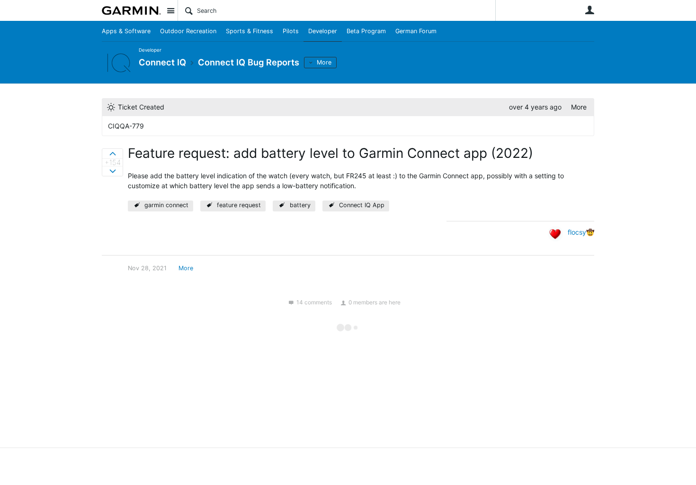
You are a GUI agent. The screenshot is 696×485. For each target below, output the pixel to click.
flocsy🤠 (581, 232)
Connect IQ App (361, 205)
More (324, 62)
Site (170, 10)
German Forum (416, 31)
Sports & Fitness (249, 31)
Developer (322, 31)
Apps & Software (126, 31)
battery (300, 205)
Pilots (291, 31)
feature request (239, 205)
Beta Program (366, 31)
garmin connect (166, 205)
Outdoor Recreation (188, 31)
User (589, 10)
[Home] (131, 10)
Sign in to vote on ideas (112, 153)
